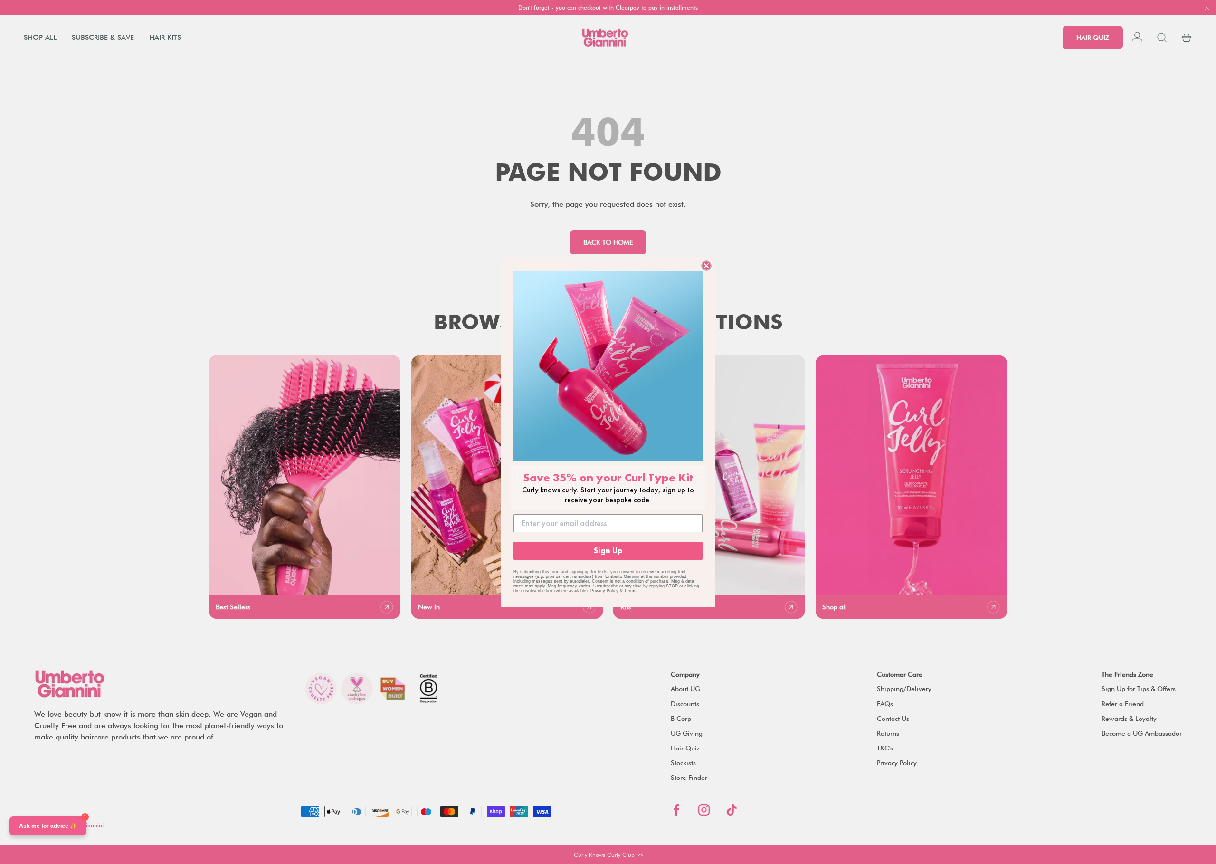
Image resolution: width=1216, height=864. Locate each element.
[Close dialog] (706, 265)
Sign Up (608, 551)
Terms (630, 590)
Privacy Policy (604, 590)
